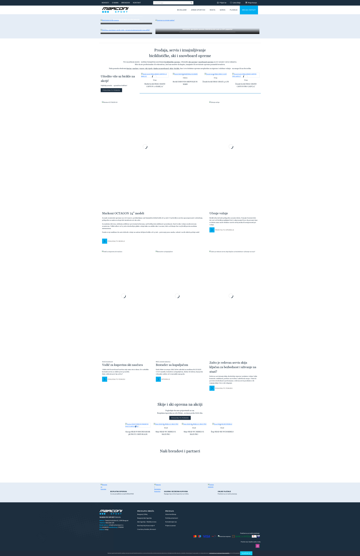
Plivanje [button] (234, 10)
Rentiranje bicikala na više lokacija (126, 19)
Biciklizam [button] (181, 10)
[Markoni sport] (116, 10)
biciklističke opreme (172, 62)
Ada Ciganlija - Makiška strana (146, 522)
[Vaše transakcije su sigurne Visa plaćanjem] (258, 536)
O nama (115, 2)
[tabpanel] (154, 81)
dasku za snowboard (161, 68)
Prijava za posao (170, 525)
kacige (129, 68)
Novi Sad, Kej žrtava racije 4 (145, 525)
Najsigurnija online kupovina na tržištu (176, 492)
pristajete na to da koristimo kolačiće (219, 553)
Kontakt (137, 2)
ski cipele (149, 68)
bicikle (176, 68)
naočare (135, 68)
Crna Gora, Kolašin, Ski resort (146, 529)
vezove (141, 68)
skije (171, 68)
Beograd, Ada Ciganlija (144, 518)
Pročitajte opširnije (224, 230)
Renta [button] (212, 10)
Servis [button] (222, 10)
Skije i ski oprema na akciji (180, 404)
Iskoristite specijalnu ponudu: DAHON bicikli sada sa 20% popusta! (207, 29)
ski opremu (193, 62)
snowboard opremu (206, 62)
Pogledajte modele (116, 241)
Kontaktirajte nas (171, 522)
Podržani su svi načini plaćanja (227, 492)
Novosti (105, 2)
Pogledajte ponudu (111, 90)
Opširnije (165, 379)
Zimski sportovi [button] (198, 10)
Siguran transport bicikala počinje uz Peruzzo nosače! (126, 29)
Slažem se (246, 553)
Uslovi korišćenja (170, 514)
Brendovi (125, 2)
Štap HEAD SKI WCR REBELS (222, 432)
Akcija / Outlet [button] (249, 10)
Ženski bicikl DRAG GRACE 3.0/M (215, 82)
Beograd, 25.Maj (142, 514)
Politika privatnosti (171, 518)
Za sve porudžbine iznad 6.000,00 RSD (122, 492)
